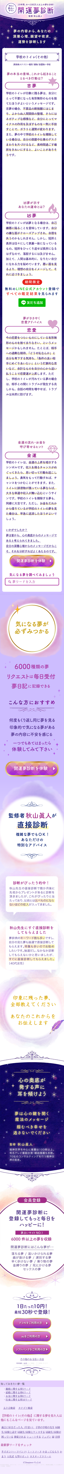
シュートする (34, 1436)
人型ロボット (22, 1456)
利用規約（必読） (22, 1363)
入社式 (10, 1456)
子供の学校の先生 (44, 1427)
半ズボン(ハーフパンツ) (14, 1451)
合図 (57, 1436)
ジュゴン (46, 1436)
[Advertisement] (32, 181)
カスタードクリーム (40, 1456)
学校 (49, 64)
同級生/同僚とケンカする (31, 1432)
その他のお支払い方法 (32, 1359)
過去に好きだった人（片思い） (18, 1427)
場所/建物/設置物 (37, 64)
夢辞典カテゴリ (20, 64)
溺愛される (20, 1436)
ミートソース (34, 1451)
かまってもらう (50, 1451)
